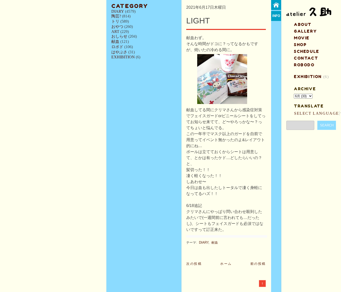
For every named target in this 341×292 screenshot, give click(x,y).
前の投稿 (258, 264)
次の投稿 (194, 264)
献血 (115, 41)
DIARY (117, 11)
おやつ (117, 26)
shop (300, 44)
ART (115, 31)
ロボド (117, 47)
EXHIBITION (123, 57)
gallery (305, 31)
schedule (306, 51)
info (276, 16)
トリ (115, 21)
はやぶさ (119, 52)
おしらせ (119, 36)
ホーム (226, 264)
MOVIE (302, 37)
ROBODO (304, 64)
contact (306, 58)
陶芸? (116, 16)
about (303, 24)
